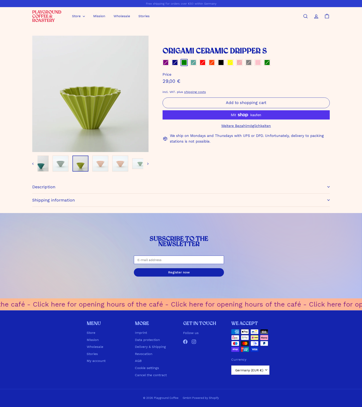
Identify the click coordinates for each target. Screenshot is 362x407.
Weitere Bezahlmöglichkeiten (246, 126)
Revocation (143, 354)
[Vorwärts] (146, 163)
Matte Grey (249, 62)
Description (43, 186)
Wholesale (122, 16)
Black (221, 62)
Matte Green (267, 62)
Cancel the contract (151, 375)
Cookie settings (147, 368)
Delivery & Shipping (150, 347)
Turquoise (193, 62)
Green (184, 62)
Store (77, 16)
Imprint (141, 333)
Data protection (147, 340)
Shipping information (53, 200)
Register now (179, 272)
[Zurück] (34, 163)
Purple (166, 62)
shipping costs (195, 92)
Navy (175, 62)
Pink (239, 62)
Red (202, 62)
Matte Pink (258, 62)
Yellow (230, 62)
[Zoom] (90, 94)
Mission (99, 16)
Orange (212, 62)
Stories (144, 16)
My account (96, 361)
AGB (138, 361)
